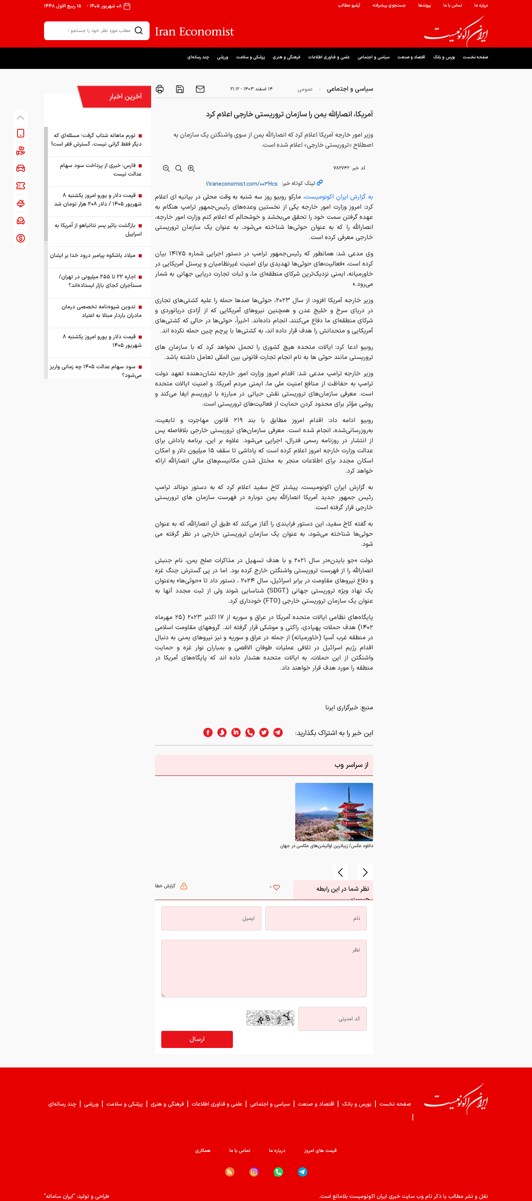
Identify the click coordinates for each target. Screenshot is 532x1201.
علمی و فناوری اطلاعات (329, 57)
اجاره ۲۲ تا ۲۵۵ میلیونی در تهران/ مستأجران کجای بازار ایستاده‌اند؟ (100, 281)
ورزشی (222, 57)
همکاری (203, 1150)
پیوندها (424, 5)
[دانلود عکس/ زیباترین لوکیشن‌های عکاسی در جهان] (334, 812)
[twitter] (262, 733)
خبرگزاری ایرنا (341, 707)
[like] (276, 888)
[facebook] (206, 733)
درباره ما (481, 5)
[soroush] (220, 733)
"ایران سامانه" (59, 1196)
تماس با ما (452, 5)
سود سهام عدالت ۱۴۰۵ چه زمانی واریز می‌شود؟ (96, 371)
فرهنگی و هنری (286, 57)
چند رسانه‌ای (198, 57)
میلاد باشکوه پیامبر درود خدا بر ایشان (93, 255)
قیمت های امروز (320, 1150)
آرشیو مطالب (349, 5)
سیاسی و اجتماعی (373, 57)
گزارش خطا (166, 886)
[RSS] (229, 1171)
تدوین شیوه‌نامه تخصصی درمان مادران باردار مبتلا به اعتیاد (102, 311)
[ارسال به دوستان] (199, 89)
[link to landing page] (456, 31)
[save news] (179, 89)
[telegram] (282, 733)
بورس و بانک (444, 57)
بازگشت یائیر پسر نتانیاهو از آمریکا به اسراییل (98, 230)
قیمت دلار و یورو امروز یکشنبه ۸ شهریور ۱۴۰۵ (102, 341)
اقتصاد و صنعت (411, 57)
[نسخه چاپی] (159, 89)
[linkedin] (234, 733)
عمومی (305, 89)
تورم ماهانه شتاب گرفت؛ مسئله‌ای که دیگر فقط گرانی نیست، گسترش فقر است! (96, 140)
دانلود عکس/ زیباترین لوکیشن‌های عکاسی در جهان (326, 845)
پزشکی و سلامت (250, 57)
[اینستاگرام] (254, 1172)
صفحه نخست (475, 57)
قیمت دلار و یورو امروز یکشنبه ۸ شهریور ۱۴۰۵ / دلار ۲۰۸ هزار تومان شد (98, 200)
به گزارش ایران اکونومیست (339, 197)
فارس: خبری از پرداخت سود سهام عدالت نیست (101, 170)
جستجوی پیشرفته (389, 5)
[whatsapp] (248, 733)
